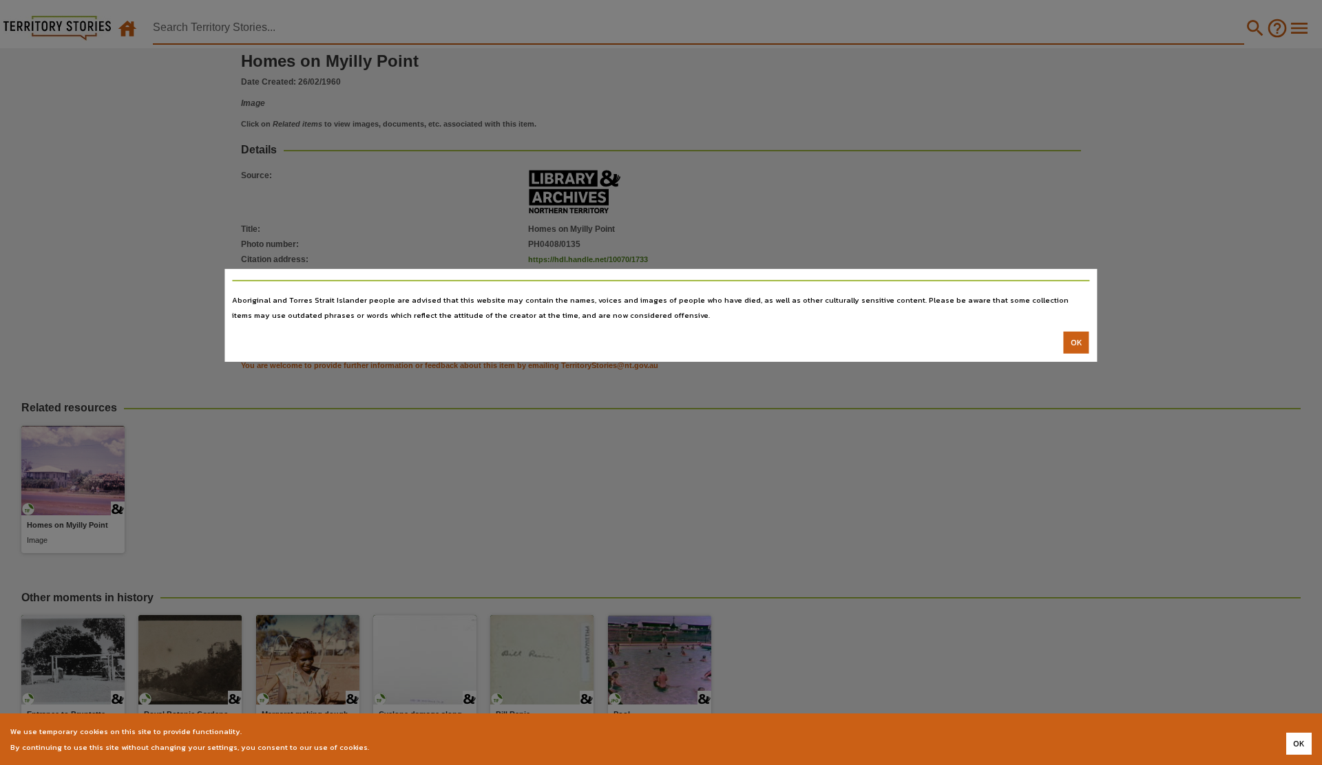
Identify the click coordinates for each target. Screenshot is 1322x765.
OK (1076, 342)
